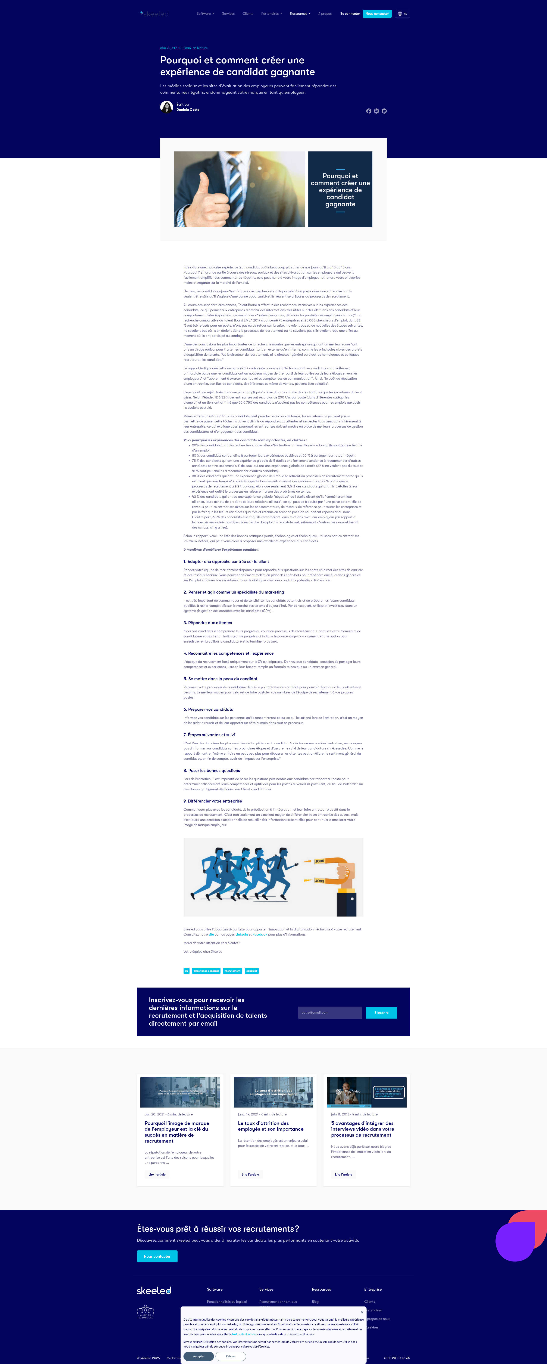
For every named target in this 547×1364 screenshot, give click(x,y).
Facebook (260, 934)
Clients (248, 14)
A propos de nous (377, 1319)
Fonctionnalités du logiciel (227, 1302)
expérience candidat (206, 970)
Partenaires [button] (270, 14)
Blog (315, 1302)
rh (186, 970)
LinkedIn (241, 934)
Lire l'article (157, 1174)
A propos (325, 14)
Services (228, 14)
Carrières (371, 1327)
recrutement (232, 970)
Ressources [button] (299, 14)
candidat (251, 970)
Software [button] (204, 14)
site (211, 934)
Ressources (321, 1289)
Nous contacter (377, 14)
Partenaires (373, 1310)
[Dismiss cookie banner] (362, 1311)
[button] (402, 14)
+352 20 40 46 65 (397, 1358)
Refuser (230, 1356)
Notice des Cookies (244, 1334)
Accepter (198, 1356)
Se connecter (350, 14)
